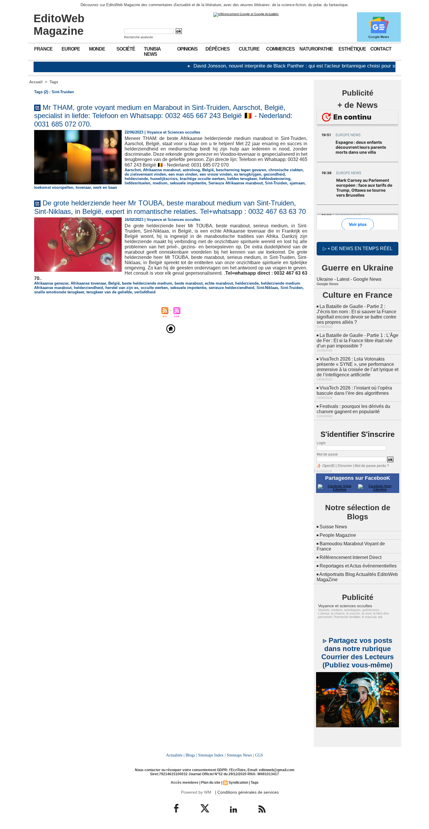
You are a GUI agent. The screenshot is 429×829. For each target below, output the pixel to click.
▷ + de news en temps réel (358, 248)
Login (321, 443)
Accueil (36, 82)
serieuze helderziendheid (231, 287)
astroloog (191, 170)
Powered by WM (196, 792)
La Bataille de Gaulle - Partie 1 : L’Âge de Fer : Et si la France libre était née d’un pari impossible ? (357, 340)
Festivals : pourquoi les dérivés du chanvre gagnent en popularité (353, 409)
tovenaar (83, 187)
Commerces (280, 48)
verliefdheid (145, 292)
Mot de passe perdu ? (372, 466)
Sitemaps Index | (212, 755)
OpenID (328, 466)
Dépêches (217, 48)
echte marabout (219, 283)
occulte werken (154, 287)
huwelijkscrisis (163, 178)
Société (125, 48)
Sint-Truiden (276, 183)
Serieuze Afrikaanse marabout (235, 183)
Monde (97, 48)
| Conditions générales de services (247, 792)
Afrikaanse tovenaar (88, 283)
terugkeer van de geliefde (109, 292)
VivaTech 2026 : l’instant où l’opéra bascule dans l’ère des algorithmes (354, 390)
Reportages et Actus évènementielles (358, 565)
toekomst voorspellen (53, 187)
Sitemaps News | (240, 755)
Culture (249, 48)
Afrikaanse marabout (161, 170)
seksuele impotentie (188, 183)
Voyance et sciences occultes (345, 605)
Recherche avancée (138, 37)
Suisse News (333, 526)
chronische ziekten (285, 170)
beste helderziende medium (147, 283)
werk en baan (105, 187)
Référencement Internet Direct (350, 557)
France (43, 48)
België (208, 170)
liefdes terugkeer (242, 178)
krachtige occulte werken (202, 178)
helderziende (136, 178)
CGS (259, 755)
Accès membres (184, 782)
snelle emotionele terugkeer (59, 292)
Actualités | (175, 755)
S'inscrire (344, 466)
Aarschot (133, 170)
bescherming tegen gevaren (241, 170)
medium (160, 183)
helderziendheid (88, 287)
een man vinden (182, 174)
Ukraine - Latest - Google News (349, 279)
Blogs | (191, 755)
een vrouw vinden (216, 174)
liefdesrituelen (137, 183)
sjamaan (297, 183)
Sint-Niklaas (267, 287)
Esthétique (352, 48)
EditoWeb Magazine (59, 24)
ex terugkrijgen (247, 174)
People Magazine (338, 535)
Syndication (238, 782)
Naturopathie (316, 48)
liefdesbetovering (274, 178)
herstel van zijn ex (121, 287)
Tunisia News (152, 51)
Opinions (187, 48)
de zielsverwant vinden (145, 174)
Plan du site (210, 782)
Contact (380, 48)
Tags (54, 82)
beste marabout (189, 283)
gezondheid (274, 174)
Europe (71, 48)
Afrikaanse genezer (51, 283)
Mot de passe (327, 454)
